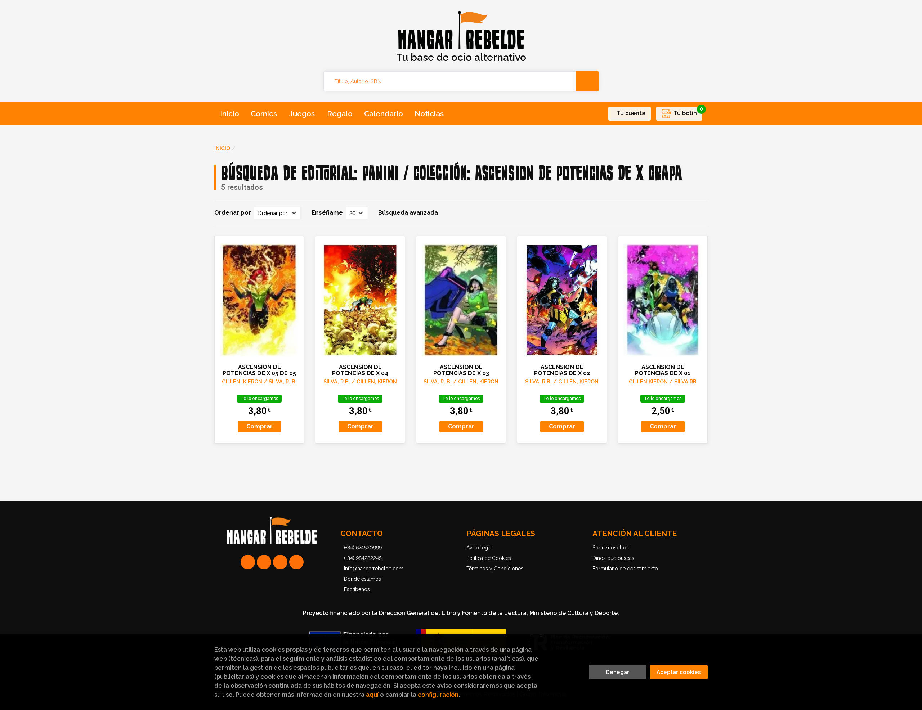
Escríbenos (357, 589)
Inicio (222, 148)
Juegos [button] (302, 113)
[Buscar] (587, 81)
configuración (438, 694)
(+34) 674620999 (363, 548)
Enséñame (327, 213)
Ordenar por (232, 213)
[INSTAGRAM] (264, 562)
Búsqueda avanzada (408, 212)
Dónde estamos (362, 579)
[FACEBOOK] (296, 562)
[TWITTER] (280, 562)
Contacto (361, 533)
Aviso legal (479, 548)
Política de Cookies (488, 558)
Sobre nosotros (610, 548)
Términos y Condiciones (494, 568)
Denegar (617, 672)
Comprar (259, 426)
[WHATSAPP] (248, 562)
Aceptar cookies (679, 672)
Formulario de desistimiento (625, 568)
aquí (372, 694)
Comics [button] (264, 113)
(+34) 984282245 (363, 558)
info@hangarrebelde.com (373, 568)
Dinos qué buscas (613, 558)
